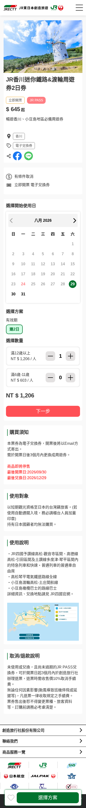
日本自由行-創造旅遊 (33, 7)
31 (23, 294)
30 (13, 294)
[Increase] (70, 356)
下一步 (43, 411)
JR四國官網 (60, 594)
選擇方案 (47, 797)
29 (72, 284)
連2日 (14, 329)
